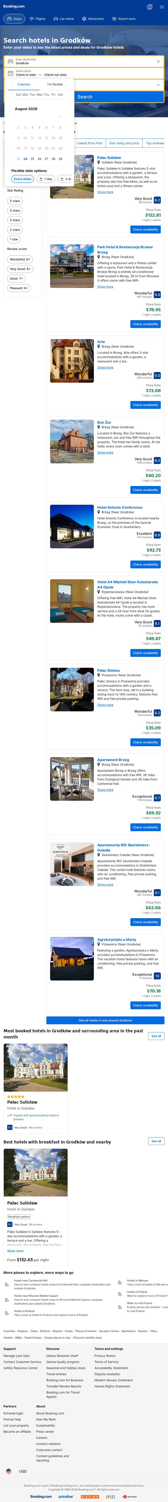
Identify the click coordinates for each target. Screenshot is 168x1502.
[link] (23, 201)
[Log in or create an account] (149, 7)
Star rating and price (124, 143)
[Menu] (162, 7)
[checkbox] (60, 117)
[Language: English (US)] (9, 1471)
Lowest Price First (89, 143)
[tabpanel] (39, 138)
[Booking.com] (14, 6)
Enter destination (26, 59)
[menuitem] (14, 19)
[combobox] (84, 63)
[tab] (23, 84)
